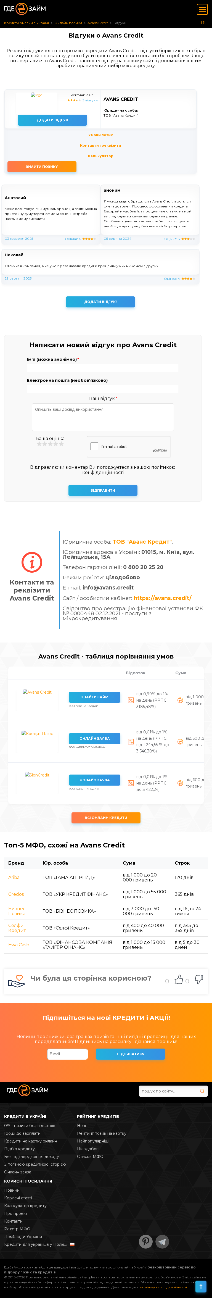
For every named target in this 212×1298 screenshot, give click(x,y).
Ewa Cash (18, 944)
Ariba (14, 877)
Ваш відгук (102, 398)
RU (204, 22)
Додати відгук (52, 120)
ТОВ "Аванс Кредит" (142, 541)
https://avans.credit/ (163, 598)
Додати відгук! (100, 302)
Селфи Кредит (17, 928)
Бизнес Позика (16, 911)
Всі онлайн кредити (106, 818)
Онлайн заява (95, 738)
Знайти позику (42, 167)
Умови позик (100, 135)
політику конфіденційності (164, 1287)
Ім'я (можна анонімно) (52, 359)
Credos (16, 894)
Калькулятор (100, 156)
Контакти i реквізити (100, 145)
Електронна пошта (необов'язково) (67, 380)
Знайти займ (94, 697)
